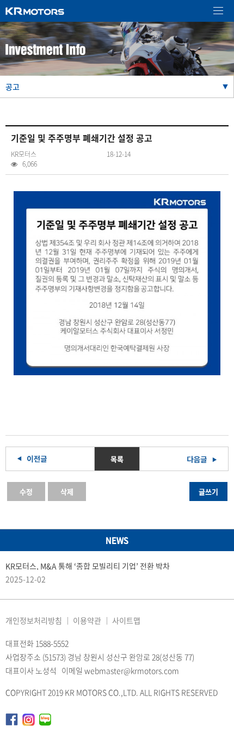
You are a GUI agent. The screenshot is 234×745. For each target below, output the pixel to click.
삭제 (66, 491)
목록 (117, 459)
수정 (26, 491)
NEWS (117, 540)
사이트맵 (126, 620)
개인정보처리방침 (33, 620)
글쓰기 (208, 491)
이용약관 (87, 620)
